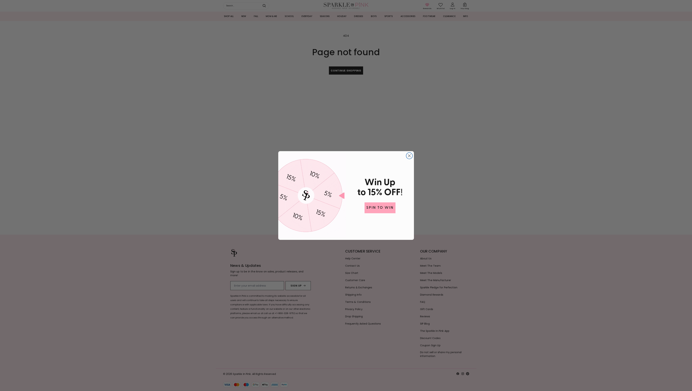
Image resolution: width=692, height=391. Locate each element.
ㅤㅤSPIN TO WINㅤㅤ (380, 208)
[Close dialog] (409, 156)
